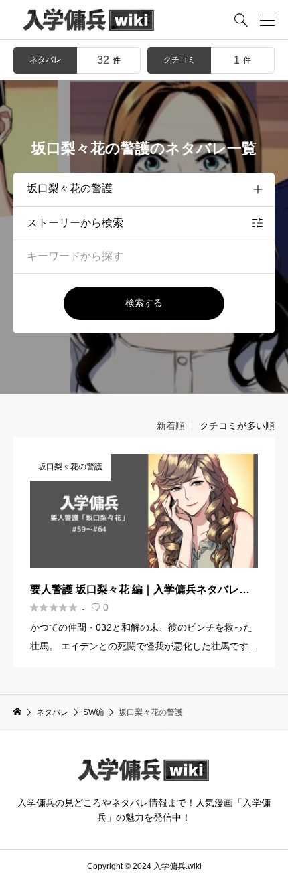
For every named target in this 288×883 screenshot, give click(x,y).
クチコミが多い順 (237, 425)
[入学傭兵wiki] (89, 20)
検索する (144, 302)
